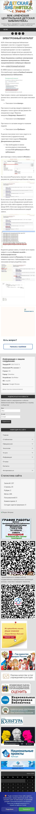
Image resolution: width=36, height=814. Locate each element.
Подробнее (9, 809)
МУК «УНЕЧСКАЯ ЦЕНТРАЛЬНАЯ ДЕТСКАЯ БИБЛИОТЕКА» (18, 18)
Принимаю (26, 809)
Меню (6, 29)
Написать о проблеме (18, 347)
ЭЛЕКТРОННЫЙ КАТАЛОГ (18, 38)
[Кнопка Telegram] (12, 33)
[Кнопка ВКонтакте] (16, 33)
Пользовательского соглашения (20, 801)
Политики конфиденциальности (17, 803)
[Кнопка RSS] (23, 33)
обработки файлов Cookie (18, 805)
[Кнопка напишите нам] (19, 33)
